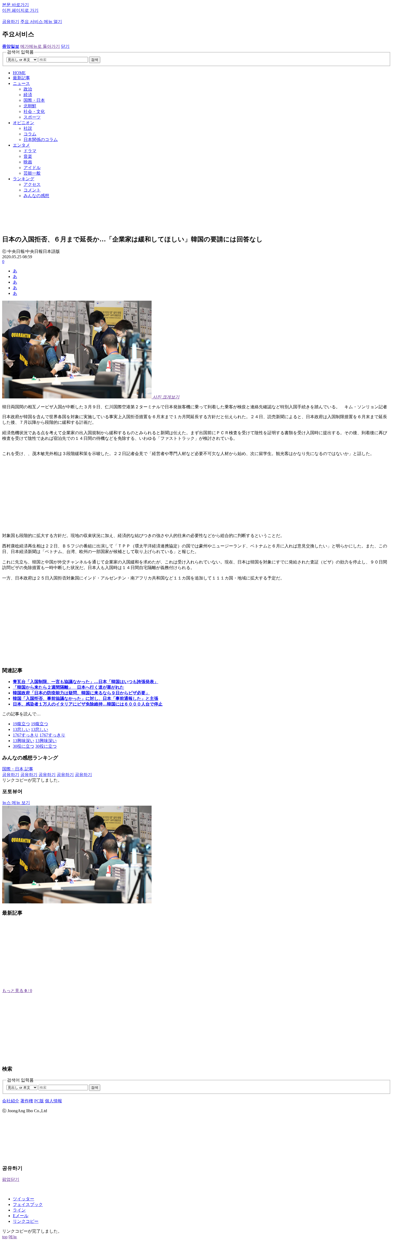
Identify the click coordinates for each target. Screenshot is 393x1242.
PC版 (39, 1101)
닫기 (65, 46)
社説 (28, 128)
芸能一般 (32, 173)
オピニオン (23, 122)
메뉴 (13, 1237)
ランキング (23, 179)
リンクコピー (25, 1221)
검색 (94, 60)
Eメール (20, 1215)
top (4, 1237)
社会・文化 (34, 111)
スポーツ (32, 117)
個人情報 (53, 1101)
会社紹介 (10, 1101)
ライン (19, 1210)
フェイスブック (28, 1204)
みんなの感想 (36, 195)
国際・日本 (34, 100)
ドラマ (30, 150)
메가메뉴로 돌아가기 (40, 46)
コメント (32, 190)
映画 (28, 162)
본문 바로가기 (15, 4)
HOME (19, 72)
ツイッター (23, 1199)
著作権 (26, 1101)
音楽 (28, 156)
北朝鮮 (30, 106)
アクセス (32, 184)
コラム (30, 134)
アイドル (32, 167)
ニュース (21, 83)
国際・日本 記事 (17, 769)
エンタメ (21, 145)
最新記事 (21, 78)
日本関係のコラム (41, 139)
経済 (28, 94)
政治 (28, 89)
